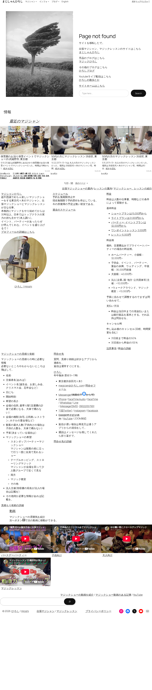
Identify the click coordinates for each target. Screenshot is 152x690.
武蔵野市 (29, 178)
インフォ (144, 1)
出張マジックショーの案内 (77, 188)
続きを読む (8, 168)
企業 (25, 176)
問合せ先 (59, 353)
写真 (35, 176)
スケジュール (60, 193)
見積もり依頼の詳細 (12, 505)
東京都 (22, 178)
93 (72, 183)
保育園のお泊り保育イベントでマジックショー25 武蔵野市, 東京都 (25, 158)
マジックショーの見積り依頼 (17, 353)
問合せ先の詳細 (62, 441)
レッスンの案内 (103, 188)
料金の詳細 (124, 348)
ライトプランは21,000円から (127, 218)
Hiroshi (25, 611)
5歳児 (22, 173)
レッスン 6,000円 (121, 234)
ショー (41, 173)
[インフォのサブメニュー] (48, 1)
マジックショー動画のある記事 (113, 594)
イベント (35, 173)
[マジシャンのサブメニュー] (36, 1)
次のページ (81, 183)
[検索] (69, 601)
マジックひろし (88, 61)
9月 (29, 173)
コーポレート (5, 173)
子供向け (3, 178)
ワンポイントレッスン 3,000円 (128, 230)
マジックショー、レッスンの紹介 (132, 188)
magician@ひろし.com (71, 385)
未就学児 (16, 178)
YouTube (67, 418)
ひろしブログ (87, 70)
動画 (13, 511)
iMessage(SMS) (69, 406)
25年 (17, 173)
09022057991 (86, 406)
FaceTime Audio (77, 399)
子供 (43, 176)
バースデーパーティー (14, 555)
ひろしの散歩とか (89, 80)
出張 (39, 176)
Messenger (65, 394)
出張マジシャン (46, 611)
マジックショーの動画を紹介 (77, 594)
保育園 (30, 176)
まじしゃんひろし (89, 52)
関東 (40, 178)
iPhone (62, 399)
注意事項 (111, 348)
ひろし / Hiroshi (23, 286)
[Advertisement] (71, 653)
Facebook (92, 410)
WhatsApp (66, 402)
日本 (47, 176)
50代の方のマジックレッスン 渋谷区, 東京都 (125, 158)
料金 (109, 193)
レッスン (54, 173)
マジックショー (6, 176)
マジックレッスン (11, 588)
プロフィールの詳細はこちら (18, 231)
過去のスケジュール (64, 209)
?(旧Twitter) (65, 410)
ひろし (58, 372)
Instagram (80, 410)
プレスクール (18, 176)
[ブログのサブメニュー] (58, 1)
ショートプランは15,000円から (129, 213)
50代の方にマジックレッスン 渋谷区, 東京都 (74, 158)
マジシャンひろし (11, 193)
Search (138, 93)
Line (76, 402)
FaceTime (92, 399)
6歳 (26, 173)
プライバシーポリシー (98, 611)
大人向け (107, 555)
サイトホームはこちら (92, 85)
